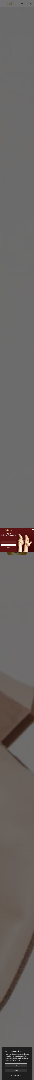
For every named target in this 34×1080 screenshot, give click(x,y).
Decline (16, 1070)
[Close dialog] (33, 529)
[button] (8, 545)
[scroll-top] (30, 1075)
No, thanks (8, 547)
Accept (16, 1065)
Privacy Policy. (16, 1060)
